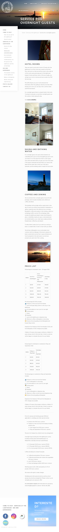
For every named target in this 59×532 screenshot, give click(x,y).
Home (25, 3)
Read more (41, 519)
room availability (31, 100)
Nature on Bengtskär (9, 77)
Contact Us (47, 10)
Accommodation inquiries (31, 484)
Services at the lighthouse (48, 3)
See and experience (23, 10)
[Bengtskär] (7, 7)
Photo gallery (37, 10)
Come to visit (33, 3)
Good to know (7, 39)
